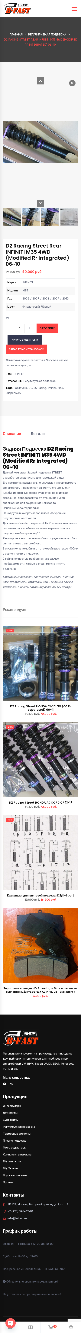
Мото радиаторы (14, 1147)
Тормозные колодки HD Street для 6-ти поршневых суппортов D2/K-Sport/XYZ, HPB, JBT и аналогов (40, 990)
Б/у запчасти (12, 1161)
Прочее (8, 1182)
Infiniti (52, 388)
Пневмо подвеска (14, 1140)
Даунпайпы (10, 1113)
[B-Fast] (17, 8)
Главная (16, 34)
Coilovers (21, 388)
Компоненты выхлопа (17, 1154)
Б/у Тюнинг (10, 1168)
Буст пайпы (10, 1119)
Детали (38, 433)
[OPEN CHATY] (10, 1323)
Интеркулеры (12, 1106)
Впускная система (15, 1175)
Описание (12, 433)
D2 (30, 388)
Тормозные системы (17, 1133)
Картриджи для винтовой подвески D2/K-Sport (40, 895)
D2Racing (40, 388)
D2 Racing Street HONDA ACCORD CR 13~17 (40, 803)
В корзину (47, 328)
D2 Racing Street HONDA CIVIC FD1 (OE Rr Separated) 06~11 (40, 708)
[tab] (12, 435)
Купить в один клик (25, 339)
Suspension (13, 393)
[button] (40, 80)
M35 (60, 388)
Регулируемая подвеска (47, 34)
